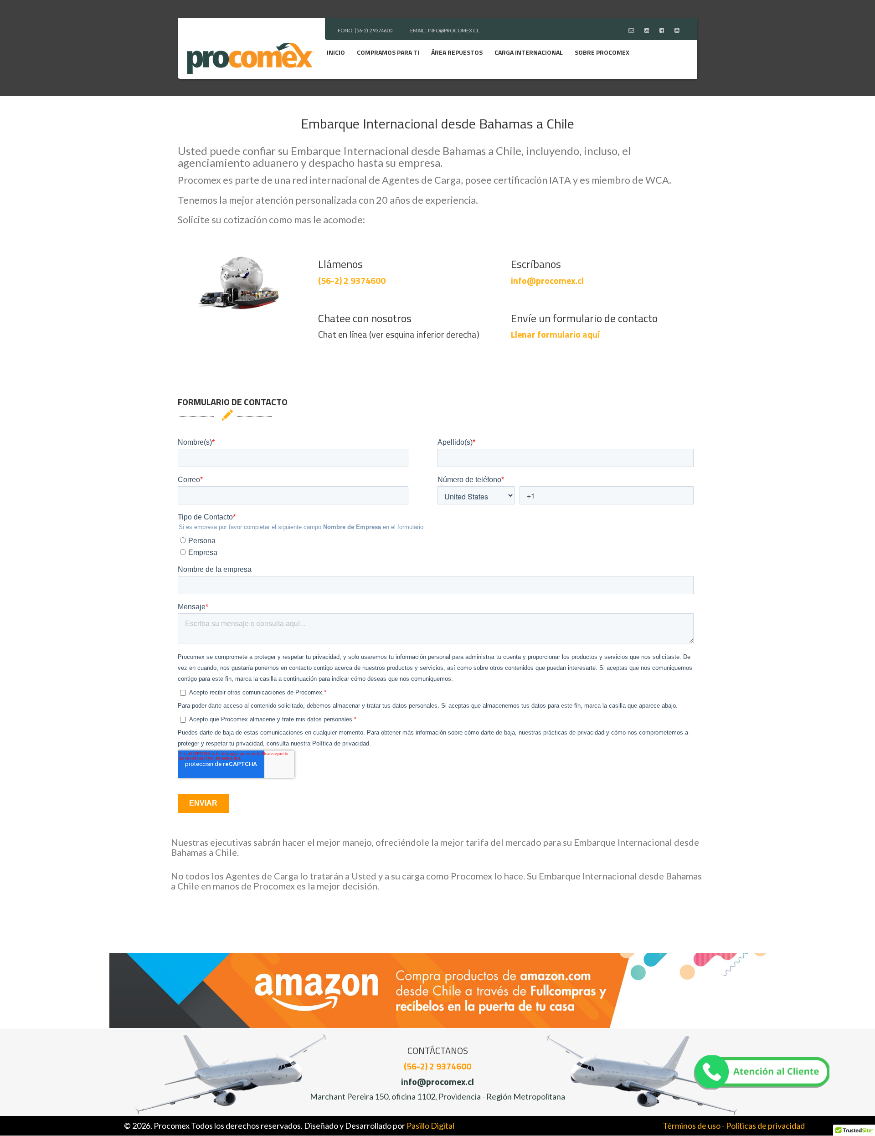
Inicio (336, 52)
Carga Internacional (528, 52)
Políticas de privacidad (765, 1126)
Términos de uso (692, 1126)
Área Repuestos (457, 52)
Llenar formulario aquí (555, 334)
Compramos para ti (388, 52)
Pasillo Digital (430, 1126)
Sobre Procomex (602, 52)
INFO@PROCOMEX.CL (453, 30)
